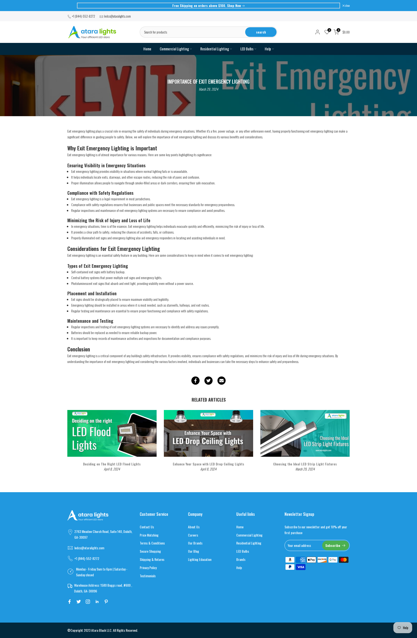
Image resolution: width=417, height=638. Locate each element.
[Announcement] (208, 5)
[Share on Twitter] (208, 380)
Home (147, 49)
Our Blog (193, 551)
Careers (193, 534)
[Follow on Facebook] (69, 601)
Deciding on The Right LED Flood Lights (112, 463)
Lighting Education (199, 559)
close (72, 5)
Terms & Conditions (152, 542)
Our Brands (195, 542)
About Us (194, 526)
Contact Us (147, 526)
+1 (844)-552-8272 (83, 16)
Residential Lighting (214, 49)
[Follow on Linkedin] (97, 601)
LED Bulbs (246, 49)
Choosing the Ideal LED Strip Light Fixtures (305, 463)
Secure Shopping (150, 551)
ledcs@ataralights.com (117, 16)
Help (268, 49)
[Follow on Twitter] (78, 601)
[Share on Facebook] (195, 380)
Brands (240, 559)
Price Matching (149, 534)
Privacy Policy (148, 567)
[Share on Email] (221, 380)
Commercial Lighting (174, 49)
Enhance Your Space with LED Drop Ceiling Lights (208, 463)
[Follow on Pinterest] (106, 601)
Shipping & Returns (152, 559)
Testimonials (148, 575)
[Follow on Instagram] (88, 601)
